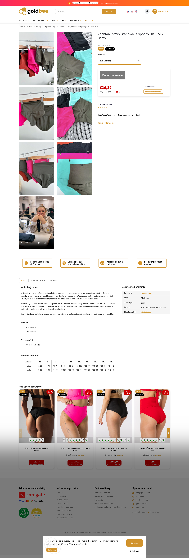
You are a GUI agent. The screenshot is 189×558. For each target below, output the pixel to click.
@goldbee (140, 507)
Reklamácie (61, 496)
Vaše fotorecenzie (64, 514)
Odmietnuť (134, 551)
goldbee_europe (142, 500)
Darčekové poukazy (65, 507)
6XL (128, 439)
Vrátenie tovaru (63, 500)
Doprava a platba (64, 511)
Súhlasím (134, 543)
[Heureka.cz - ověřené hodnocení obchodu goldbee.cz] (35, 512)
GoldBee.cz (140, 496)
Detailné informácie (106, 123)
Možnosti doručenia (153, 92)
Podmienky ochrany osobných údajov (110, 507)
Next (169, 433)
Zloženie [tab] (53, 280)
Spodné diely (146, 293)
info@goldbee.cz (143, 493)
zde (85, 544)
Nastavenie (51, 550)
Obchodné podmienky (103, 504)
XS (30, 439)
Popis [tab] (23, 280)
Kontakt (60, 493)
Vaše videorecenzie (65, 518)
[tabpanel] (37, 429)
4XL (86, 439)
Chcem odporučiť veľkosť (129, 115)
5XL (125, 439)
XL (43, 439)
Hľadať (109, 11)
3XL (83, 439)
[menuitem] (25, 20)
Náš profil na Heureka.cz (105, 496)
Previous (21, 433)
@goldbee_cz (141, 504)
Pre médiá (98, 500)
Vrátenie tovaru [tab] (37, 280)
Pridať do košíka (112, 75)
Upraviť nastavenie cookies (116, 532)
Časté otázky (62, 503)
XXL (79, 439)
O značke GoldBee (102, 493)
